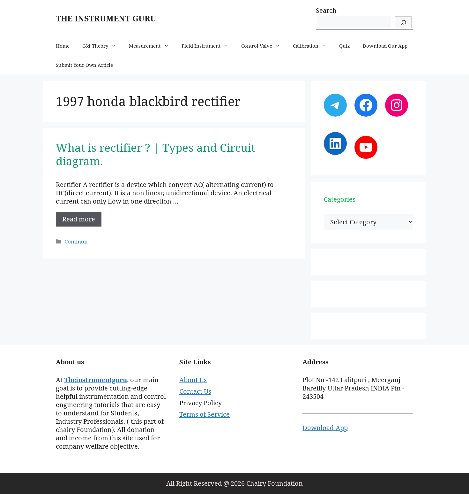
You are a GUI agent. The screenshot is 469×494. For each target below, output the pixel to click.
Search (326, 10)
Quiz (344, 45)
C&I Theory (95, 45)
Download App (324, 427)
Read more (78, 219)
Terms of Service (204, 414)
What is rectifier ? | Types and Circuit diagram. (155, 154)
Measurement (144, 45)
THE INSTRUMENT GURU (106, 18)
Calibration (305, 45)
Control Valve (256, 45)
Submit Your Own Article (84, 65)
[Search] (403, 22)
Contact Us (195, 391)
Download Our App (385, 45)
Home (63, 45)
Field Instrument (201, 45)
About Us (193, 379)
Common (76, 241)
